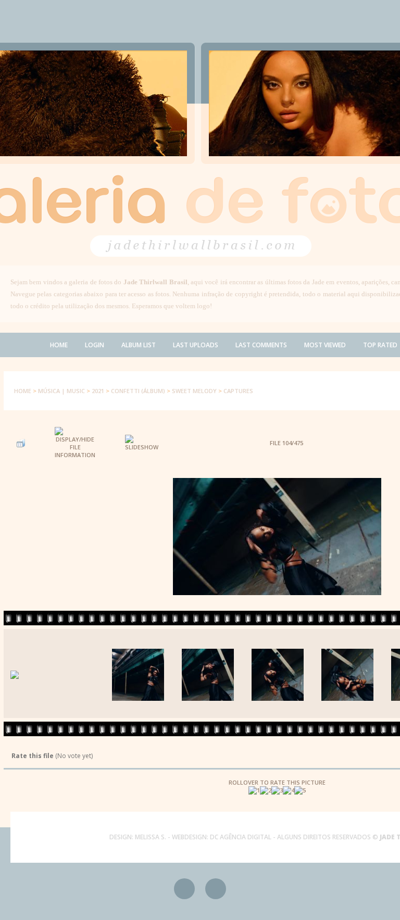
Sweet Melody (194, 391)
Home (59, 345)
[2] (265, 790)
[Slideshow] (142, 442)
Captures (238, 391)
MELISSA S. (150, 837)
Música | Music (61, 391)
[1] (254, 790)
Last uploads (195, 345)
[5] (300, 790)
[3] (277, 790)
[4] (288, 790)
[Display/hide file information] (75, 442)
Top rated (380, 345)
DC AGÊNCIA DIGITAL (240, 837)
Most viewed (325, 345)
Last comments (261, 345)
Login (94, 345)
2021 (98, 391)
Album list (138, 345)
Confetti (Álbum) (138, 391)
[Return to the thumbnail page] (20, 443)
